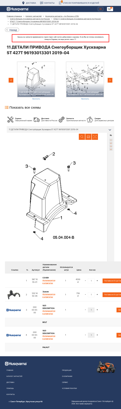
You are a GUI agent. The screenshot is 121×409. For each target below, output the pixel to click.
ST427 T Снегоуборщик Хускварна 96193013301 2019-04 (34, 21)
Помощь (10, 388)
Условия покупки (69, 388)
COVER (46, 277)
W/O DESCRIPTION (48, 307)
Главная (9, 370)
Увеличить (36, 98)
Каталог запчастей (34, 16)
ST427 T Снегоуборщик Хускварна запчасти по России (77, 19)
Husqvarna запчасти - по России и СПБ (62, 16)
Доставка (31, 3)
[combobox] (60, 129)
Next (110, 80)
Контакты (49, 3)
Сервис (65, 382)
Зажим (46, 291)
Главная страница (14, 16)
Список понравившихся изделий (80, 2)
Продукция (66, 370)
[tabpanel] (36, 80)
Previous (11, 80)
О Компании (67, 376)
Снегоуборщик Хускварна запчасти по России (30, 19)
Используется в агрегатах (49, 282)
